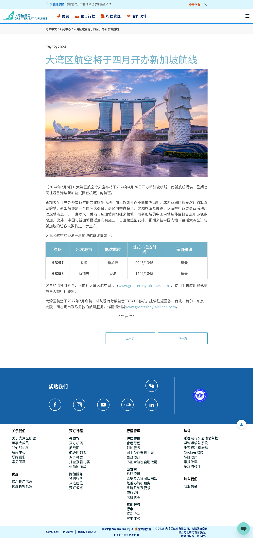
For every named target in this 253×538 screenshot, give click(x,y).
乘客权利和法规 (87, 532)
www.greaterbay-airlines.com (144, 285)
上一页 (130, 338)
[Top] (241, 424)
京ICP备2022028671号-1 (117, 529)
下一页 (182, 338)
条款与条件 (52, 532)
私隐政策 (68, 532)
